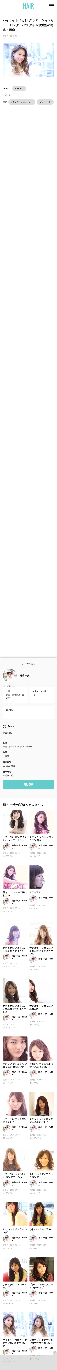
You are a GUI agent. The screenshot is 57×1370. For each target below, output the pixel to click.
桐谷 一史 (24, 676)
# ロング (19, 88)
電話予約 (28, 785)
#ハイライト (45, 102)
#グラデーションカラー (21, 102)
